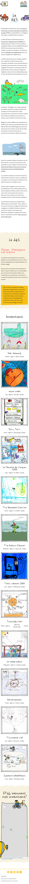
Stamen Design (9, 857)
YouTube (14, 872)
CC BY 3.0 (16, 857)
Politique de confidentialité (8, 878)
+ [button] (4, 805)
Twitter (8, 872)
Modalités (4, 876)
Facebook (11, 872)
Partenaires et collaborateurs (13, 52)
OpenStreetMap (4, 858)
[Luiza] (3, 826)
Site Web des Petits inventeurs (9, 881)
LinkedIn (21, 872)
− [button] (4, 807)
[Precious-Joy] (11, 829)
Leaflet (2, 857)
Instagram (17, 872)
